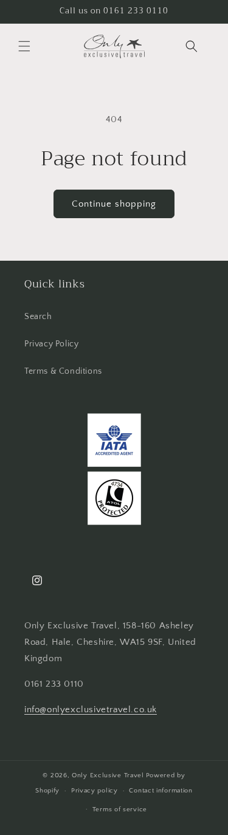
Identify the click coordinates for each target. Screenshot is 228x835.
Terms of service (119, 809)
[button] (24, 46)
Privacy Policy (51, 344)
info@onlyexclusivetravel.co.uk (90, 709)
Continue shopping (114, 204)
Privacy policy (94, 790)
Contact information (160, 790)
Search (38, 316)
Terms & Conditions (63, 371)
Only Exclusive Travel (108, 775)
